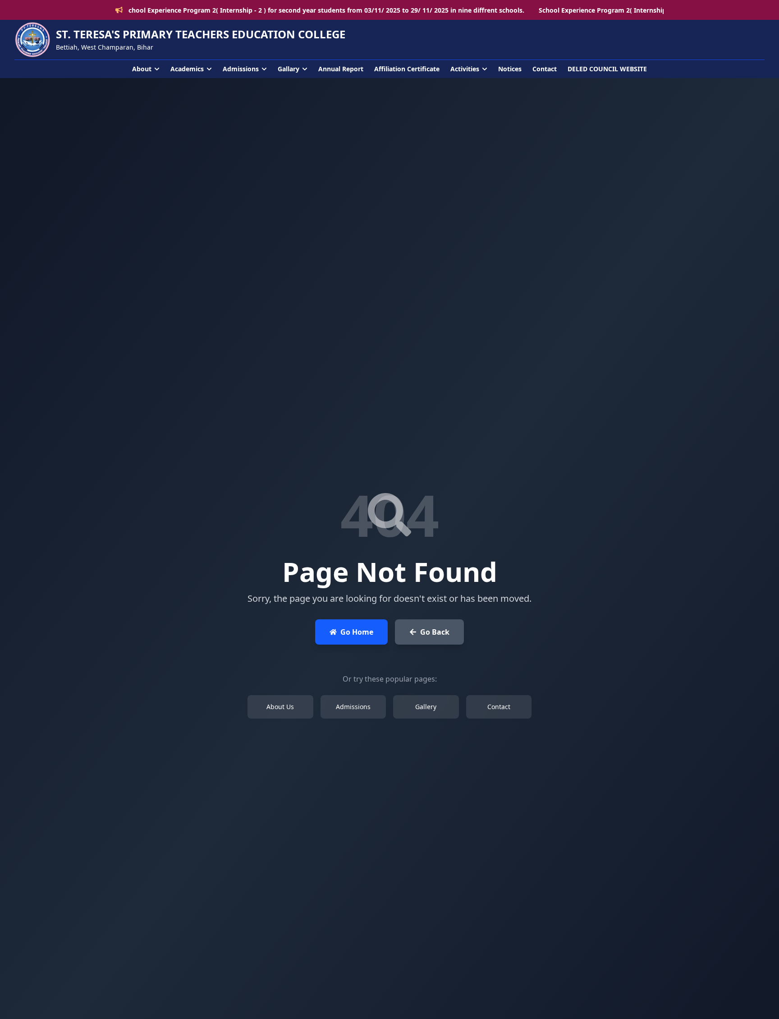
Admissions (241, 69)
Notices (510, 69)
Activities (464, 69)
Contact (544, 69)
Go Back (434, 632)
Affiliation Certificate (407, 69)
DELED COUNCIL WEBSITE (607, 69)
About (141, 69)
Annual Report (340, 69)
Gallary (288, 69)
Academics (187, 69)
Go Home (356, 632)
